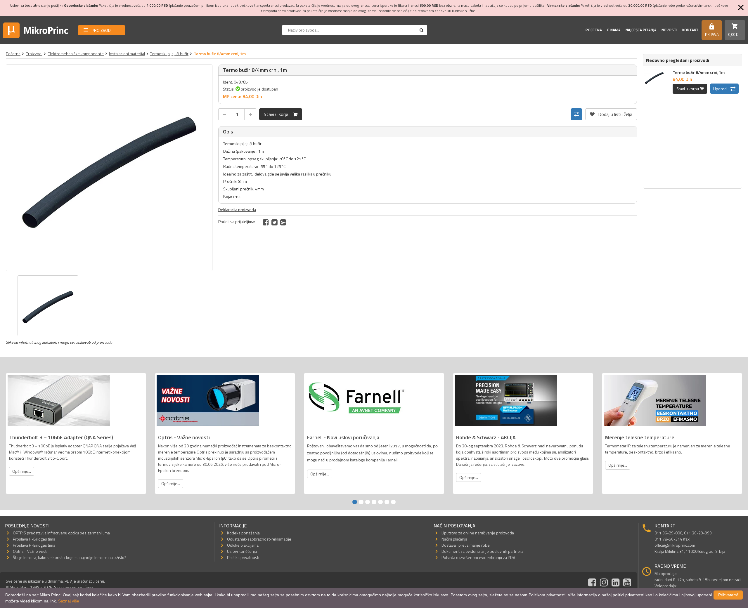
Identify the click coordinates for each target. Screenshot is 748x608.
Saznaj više (68, 601)
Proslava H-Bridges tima (34, 539)
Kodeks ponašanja (243, 533)
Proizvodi (34, 54)
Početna (594, 30)
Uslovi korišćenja (242, 551)
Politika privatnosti (243, 557)
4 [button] (374, 502)
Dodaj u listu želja (611, 113)
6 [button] (387, 502)
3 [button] (367, 502)
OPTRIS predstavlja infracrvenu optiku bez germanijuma (61, 533)
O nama (614, 30)
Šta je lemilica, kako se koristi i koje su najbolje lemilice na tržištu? (69, 557)
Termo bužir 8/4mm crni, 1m (699, 72)
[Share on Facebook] (266, 222)
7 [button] (393, 502)
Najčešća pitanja (641, 30)
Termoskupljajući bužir (169, 54)
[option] (109, 168)
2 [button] (361, 502)
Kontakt (690, 30)
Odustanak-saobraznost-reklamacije (259, 539)
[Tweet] (274, 222)
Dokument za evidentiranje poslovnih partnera (482, 551)
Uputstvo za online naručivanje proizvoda (477, 533)
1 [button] (354, 502)
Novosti (669, 30)
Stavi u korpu (278, 114)
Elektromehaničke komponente (76, 54)
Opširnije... (21, 471)
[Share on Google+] (283, 222)
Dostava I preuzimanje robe (465, 545)
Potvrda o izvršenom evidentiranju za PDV (478, 557)
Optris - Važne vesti (30, 551)
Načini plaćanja (454, 539)
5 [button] (380, 502)
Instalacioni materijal (127, 54)
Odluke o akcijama (243, 545)
